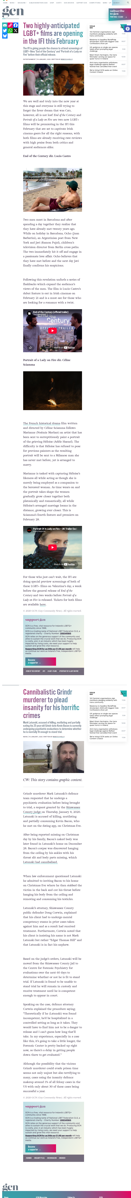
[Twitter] (5, 30)
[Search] (128, 2)
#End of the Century (33, 671)
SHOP (52, 3)
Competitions (94, 3)
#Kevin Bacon (52, 1158)
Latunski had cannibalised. (40, 862)
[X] (15, 30)
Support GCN (82, 3)
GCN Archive (69, 3)
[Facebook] (15, 25)
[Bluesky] (5, 36)
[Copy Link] (10, 25)
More (105, 3)
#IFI (44, 671)
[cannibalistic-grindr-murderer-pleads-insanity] (53, 757)
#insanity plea (39, 1158)
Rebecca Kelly (67, 59)
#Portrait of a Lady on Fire (68, 671)
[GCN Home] (13, 12)
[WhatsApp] (10, 30)
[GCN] (10, 1190)
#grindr (29, 1158)
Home (5, 3)
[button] (127, 28)
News (12, 3)
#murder (62, 1158)
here (43, 604)
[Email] (5, 25)
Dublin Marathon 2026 (38, 3)
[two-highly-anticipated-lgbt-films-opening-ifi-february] (53, 80)
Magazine (22, 3)
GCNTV (59, 3)
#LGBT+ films (52, 671)
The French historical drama (41, 423)
